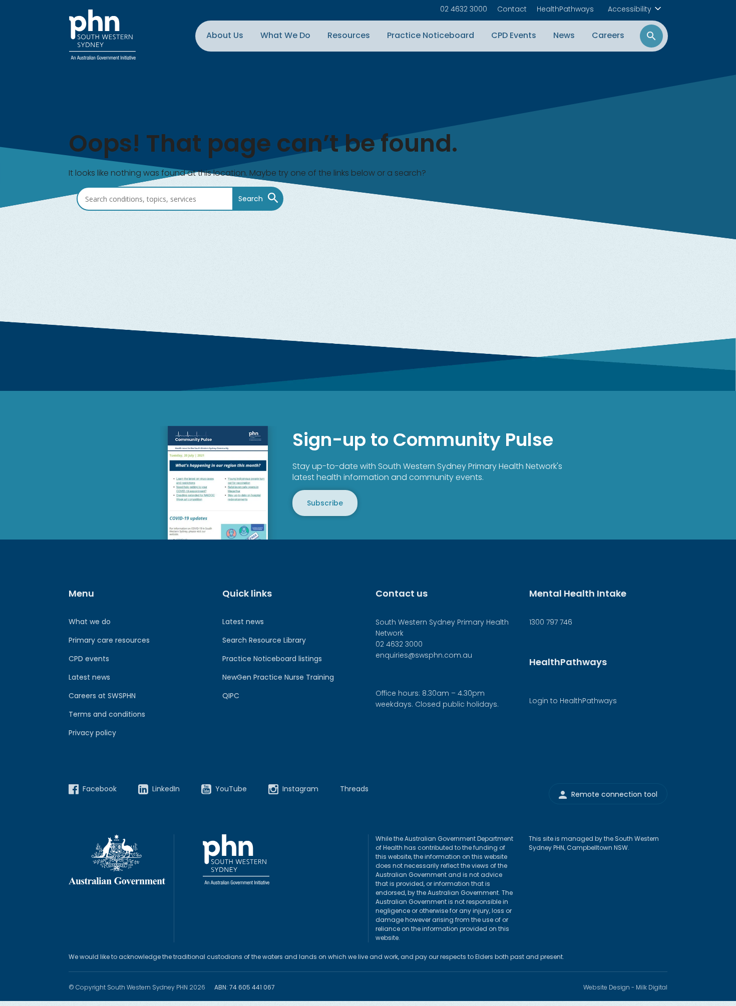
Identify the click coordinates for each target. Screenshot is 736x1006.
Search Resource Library (264, 640)
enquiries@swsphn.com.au (424, 655)
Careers (608, 35)
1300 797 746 (550, 622)
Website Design (606, 987)
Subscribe (325, 503)
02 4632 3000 (463, 9)
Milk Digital (651, 987)
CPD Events (513, 35)
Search (250, 199)
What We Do (285, 35)
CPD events (89, 659)
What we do (90, 622)
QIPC (230, 696)
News (564, 35)
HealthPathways (565, 9)
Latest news (89, 677)
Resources (348, 35)
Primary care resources (109, 640)
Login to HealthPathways (573, 701)
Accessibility (629, 9)
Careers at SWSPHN (102, 696)
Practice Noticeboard (430, 35)
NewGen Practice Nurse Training (278, 677)
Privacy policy (92, 733)
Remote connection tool (614, 794)
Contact (512, 9)
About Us (224, 35)
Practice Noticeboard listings (272, 659)
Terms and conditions (107, 714)
